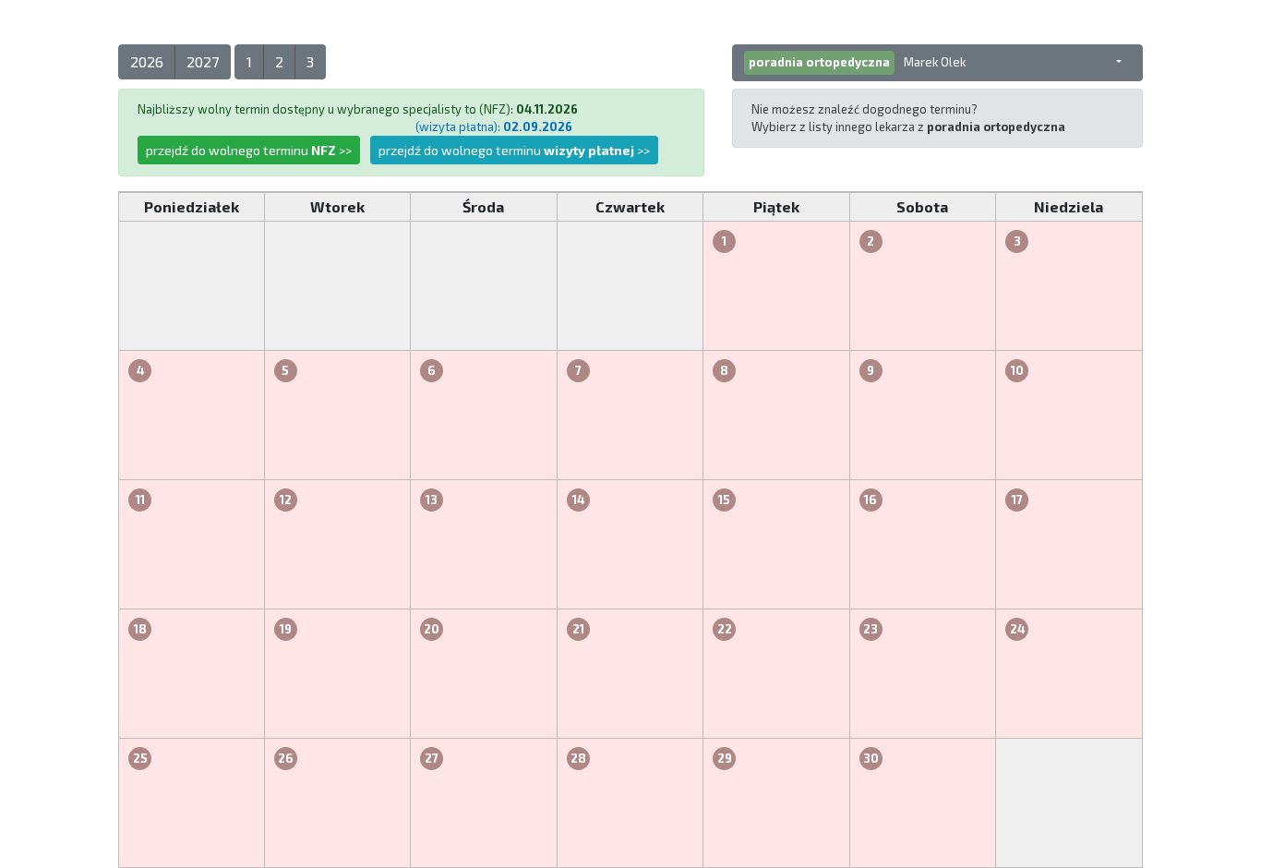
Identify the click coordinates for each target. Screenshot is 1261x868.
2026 (146, 61)
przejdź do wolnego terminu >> (249, 150)
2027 (202, 61)
